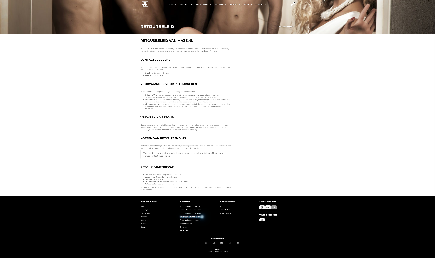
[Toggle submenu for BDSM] (251, 4)
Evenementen (186, 224)
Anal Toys (144, 210)
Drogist (143, 220)
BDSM (143, 224)
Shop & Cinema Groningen (190, 206)
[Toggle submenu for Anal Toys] (192, 4)
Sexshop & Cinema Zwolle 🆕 (191, 217)
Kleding (143, 227)
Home (279, 26)
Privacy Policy (225, 213)
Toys (142, 206)
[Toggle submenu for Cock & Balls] (210, 4)
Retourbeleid (225, 210)
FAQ (221, 206)
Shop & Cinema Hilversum (190, 220)
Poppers (143, 217)
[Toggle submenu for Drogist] (239, 4)
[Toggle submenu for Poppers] (225, 4)
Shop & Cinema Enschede (190, 213)
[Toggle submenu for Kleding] (265, 4)
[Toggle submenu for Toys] (175, 4)
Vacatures (184, 230)
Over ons (183, 227)
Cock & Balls (145, 213)
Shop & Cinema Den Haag (190, 210)
